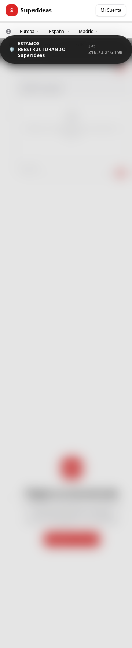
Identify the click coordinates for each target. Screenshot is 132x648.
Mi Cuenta (110, 10)
